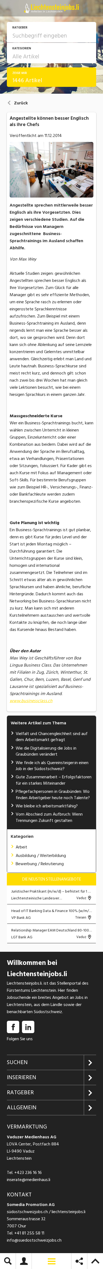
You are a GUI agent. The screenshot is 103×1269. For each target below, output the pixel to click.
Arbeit (21, 847)
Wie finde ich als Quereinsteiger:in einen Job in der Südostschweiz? (52, 765)
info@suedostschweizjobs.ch (34, 1240)
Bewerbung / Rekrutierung (40, 863)
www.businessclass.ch (31, 700)
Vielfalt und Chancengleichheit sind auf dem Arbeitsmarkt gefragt (52, 736)
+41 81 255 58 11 (29, 1233)
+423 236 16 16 (28, 1172)
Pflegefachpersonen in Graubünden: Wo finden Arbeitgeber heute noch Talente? (53, 794)
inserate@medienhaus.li (28, 1179)
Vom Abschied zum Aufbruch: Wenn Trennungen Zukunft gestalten (49, 817)
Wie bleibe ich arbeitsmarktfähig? (47, 806)
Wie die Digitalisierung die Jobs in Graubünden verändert (46, 751)
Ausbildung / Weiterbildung (41, 855)
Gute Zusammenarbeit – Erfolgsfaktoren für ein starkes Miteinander (53, 780)
